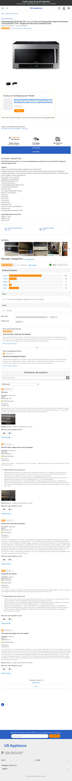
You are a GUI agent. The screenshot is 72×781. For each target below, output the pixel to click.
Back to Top (36, 682)
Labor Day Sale (21, 3)
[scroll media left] (3, 249)
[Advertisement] (36, 709)
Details (58, 144)
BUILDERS (52, 3)
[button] (59, 8)
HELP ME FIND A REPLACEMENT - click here (14, 128)
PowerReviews (29, 259)
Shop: (7, 19)
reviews (36, 152)
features (36, 148)
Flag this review (6, 437)
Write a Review (27, 28)
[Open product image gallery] (36, 55)
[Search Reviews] (67, 377)
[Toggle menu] (2, 8)
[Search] (7, 8)
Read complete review (9, 343)
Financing (44, 3)
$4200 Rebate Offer (33, 3)
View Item (19, 110)
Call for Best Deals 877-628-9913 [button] (36, 2)
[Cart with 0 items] (69, 8)
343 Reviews (18, 28)
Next (36, 686)
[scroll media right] (69, 249)
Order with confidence (14, 144)
